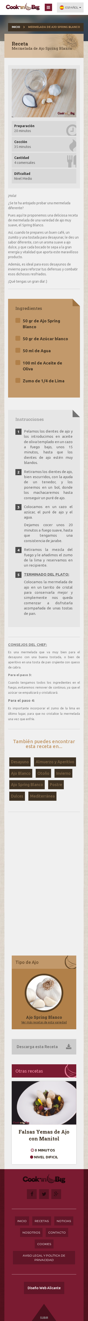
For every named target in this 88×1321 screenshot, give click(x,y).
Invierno (63, 773)
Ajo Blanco (21, 773)
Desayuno (20, 762)
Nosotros (31, 1232)
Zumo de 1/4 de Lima (44, 380)
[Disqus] (44, 883)
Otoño (43, 773)
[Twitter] (44, 1194)
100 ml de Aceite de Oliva (42, 366)
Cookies (44, 1244)
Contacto (57, 1232)
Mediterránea (42, 796)
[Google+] (56, 1194)
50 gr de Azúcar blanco (45, 338)
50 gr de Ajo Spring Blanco (41, 323)
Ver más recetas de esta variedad (44, 1022)
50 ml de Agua (37, 350)
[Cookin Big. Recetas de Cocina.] (22, 6)
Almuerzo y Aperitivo (55, 762)
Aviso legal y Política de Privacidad (44, 1257)
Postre (56, 784)
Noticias (64, 1221)
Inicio (16, 27)
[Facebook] (32, 1194)
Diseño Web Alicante (44, 1288)
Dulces (17, 796)
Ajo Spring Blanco (27, 784)
